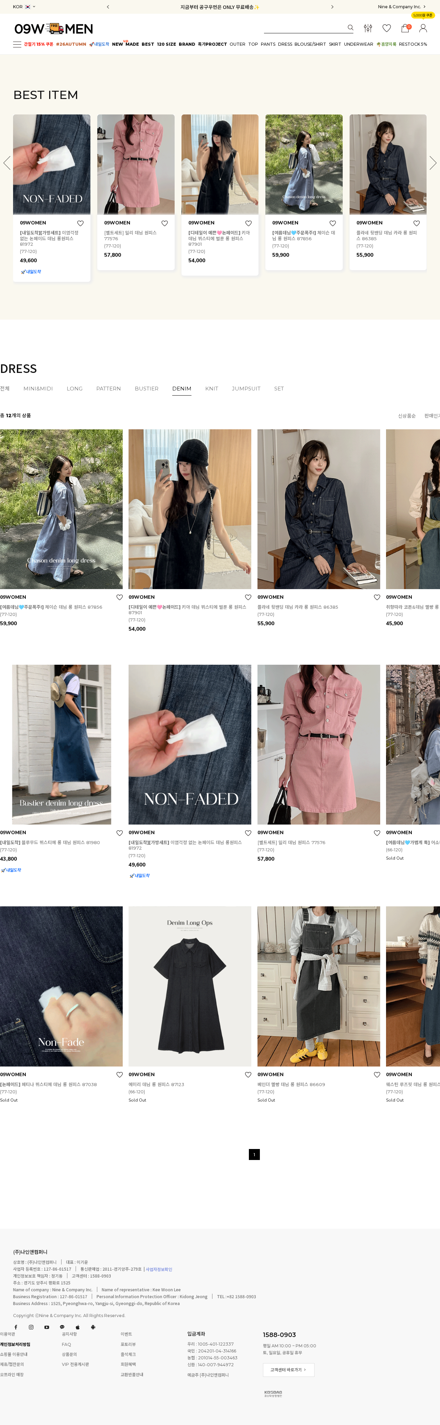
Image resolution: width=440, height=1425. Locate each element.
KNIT (211, 389)
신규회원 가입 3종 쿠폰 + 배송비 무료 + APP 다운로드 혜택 (220, 6)
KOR (18, 6)
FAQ (66, 1344)
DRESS (285, 44)
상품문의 (69, 1354)
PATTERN (108, 389)
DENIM (181, 389)
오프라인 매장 (12, 1374)
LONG (74, 389)
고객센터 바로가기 (287, 1369)
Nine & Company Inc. (400, 6)
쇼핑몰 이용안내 (14, 1354)
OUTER (237, 44)
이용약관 (7, 1334)
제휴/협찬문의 (12, 1364)
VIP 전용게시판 (75, 1364)
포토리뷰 (128, 1344)
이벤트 (126, 1334)
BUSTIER (146, 389)
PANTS (268, 44)
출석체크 (128, 1354)
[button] (433, 163)
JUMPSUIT (246, 389)
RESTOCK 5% (413, 44)
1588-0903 (279, 1335)
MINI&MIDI (38, 389)
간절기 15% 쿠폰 (38, 44)
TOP (253, 44)
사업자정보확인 (158, 1269)
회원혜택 (128, 1364)
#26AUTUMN (71, 44)
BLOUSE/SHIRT (310, 44)
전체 (5, 389)
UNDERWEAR (358, 44)
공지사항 (69, 1334)
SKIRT (335, 44)
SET (279, 389)
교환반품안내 (132, 1374)
